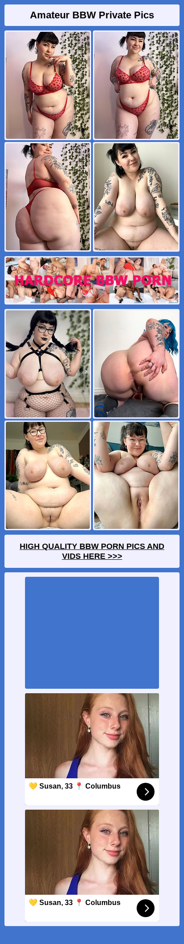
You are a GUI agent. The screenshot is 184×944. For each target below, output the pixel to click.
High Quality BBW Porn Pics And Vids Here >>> (92, 551)
